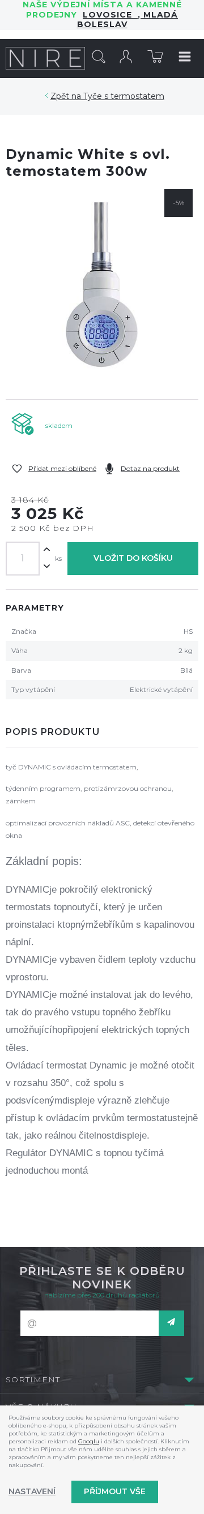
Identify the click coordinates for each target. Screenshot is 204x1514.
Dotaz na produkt (150, 468)
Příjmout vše (115, 1491)
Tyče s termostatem (123, 96)
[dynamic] (102, 284)
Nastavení (32, 1491)
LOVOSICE (110, 15)
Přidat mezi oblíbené (62, 468)
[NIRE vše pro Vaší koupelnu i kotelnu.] (45, 58)
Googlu (88, 1441)
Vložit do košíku (133, 558)
